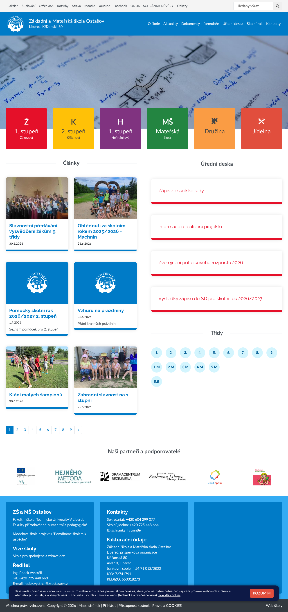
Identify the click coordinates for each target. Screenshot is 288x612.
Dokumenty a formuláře (200, 24)
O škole (154, 24)
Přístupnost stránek (134, 606)
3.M (185, 367)
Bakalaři (12, 6)
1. (156, 353)
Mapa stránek (89, 606)
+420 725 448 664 (144, 525)
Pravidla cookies (169, 595)
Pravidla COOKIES (167, 606)
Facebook (120, 6)
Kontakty (273, 24)
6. (228, 353)
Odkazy (182, 6)
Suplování (28, 6)
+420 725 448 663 (33, 578)
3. (185, 353)
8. (257, 353)
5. (214, 353)
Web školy (274, 606)
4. (199, 353)
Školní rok (255, 24)
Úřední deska (233, 24)
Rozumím (262, 593)
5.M (214, 367)
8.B (156, 381)
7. (243, 353)
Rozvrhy (62, 6)
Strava (76, 6)
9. (271, 353)
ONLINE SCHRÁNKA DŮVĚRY (151, 6)
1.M (156, 367)
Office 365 (46, 6)
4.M (200, 367)
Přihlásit (109, 606)
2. (171, 353)
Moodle (89, 6)
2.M (171, 367)
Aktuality (170, 24)
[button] (277, 6)
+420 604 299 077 (140, 519)
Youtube (104, 6)
